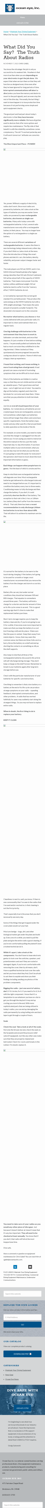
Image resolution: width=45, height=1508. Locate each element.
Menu (22, 17)
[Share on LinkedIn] (15, 1267)
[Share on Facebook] (5, 1267)
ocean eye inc (22, 8)
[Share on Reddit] (25, 1267)
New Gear (9, 1375)
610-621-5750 (22, 23)
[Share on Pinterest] (20, 1267)
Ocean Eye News (12, 1379)
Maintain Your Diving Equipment (25, 1272)
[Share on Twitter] (10, 1267)
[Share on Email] (30, 1267)
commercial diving (22, 1275)
